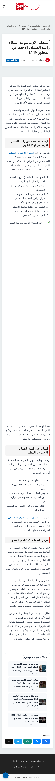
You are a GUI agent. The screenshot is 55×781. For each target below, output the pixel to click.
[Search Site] (4, 7)
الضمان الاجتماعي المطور (21, 153)
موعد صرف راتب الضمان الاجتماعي (26, 517)
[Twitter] (18, 741)
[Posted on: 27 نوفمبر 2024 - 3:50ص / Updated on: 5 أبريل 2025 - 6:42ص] (28, 60)
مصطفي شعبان (38, 60)
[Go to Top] (6, 775)
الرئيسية (46, 26)
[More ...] (9, 741)
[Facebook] (46, 741)
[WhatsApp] (27, 741)
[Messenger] (37, 741)
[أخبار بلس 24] (27, 6)
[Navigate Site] (50, 7)
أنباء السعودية (35, 26)
